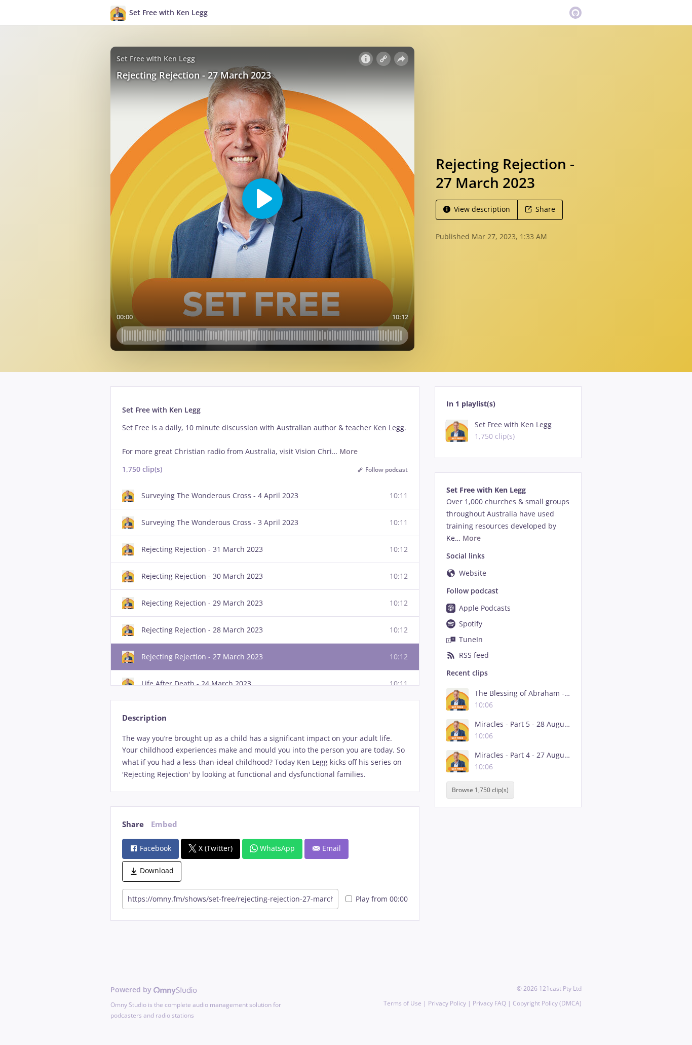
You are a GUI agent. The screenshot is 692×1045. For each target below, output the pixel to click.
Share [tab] (133, 824)
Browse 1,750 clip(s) (480, 790)
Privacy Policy (447, 1003)
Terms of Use (402, 1003)
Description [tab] (144, 718)
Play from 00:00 (382, 899)
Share (545, 209)
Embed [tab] (164, 824)
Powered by (131, 989)
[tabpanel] (264, 756)
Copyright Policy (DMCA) (547, 1003)
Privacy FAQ (489, 1003)
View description (482, 209)
